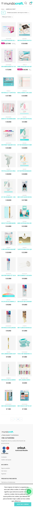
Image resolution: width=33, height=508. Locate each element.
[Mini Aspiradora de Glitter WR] (24, 212)
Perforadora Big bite (24, 66)
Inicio (2, 9)
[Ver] (7, 35)
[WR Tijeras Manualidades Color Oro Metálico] (24, 316)
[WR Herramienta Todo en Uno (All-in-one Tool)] (8, 55)
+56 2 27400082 (7, 438)
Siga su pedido (5, 468)
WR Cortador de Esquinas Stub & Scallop (24, 197)
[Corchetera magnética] (8, 238)
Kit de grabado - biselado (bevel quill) (8, 197)
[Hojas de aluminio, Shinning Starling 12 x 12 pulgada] (8, 290)
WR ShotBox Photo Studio (24, 40)
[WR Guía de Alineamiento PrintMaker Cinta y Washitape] (24, 290)
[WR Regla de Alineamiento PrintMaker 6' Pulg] (8, 316)
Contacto (4, 457)
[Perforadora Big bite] (24, 55)
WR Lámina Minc (24, 380)
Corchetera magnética (8, 249)
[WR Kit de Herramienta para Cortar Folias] (8, 212)
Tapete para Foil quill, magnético (24, 249)
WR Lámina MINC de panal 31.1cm (8, 354)
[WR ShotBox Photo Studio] (24, 29)
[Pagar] (9, 35)
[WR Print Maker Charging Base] (8, 134)
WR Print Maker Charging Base (8, 145)
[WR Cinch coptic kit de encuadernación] (24, 395)
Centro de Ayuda (6, 460)
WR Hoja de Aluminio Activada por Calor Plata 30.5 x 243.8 (8, 380)
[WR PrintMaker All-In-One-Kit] (8, 29)
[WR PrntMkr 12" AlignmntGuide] (8, 264)
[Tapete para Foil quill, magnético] (24, 238)
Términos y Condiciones (8, 482)
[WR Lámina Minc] (24, 369)
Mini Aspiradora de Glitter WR (24, 223)
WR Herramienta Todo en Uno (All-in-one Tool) (8, 66)
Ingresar (3, 474)
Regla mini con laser (24, 93)
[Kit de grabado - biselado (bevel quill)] (8, 186)
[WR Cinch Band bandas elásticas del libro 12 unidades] (8, 395)
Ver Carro (4, 471)
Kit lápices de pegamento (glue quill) (24, 119)
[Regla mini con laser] (24, 81)
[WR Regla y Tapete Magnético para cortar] (8, 81)
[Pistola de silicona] (8, 160)
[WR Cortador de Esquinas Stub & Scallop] (24, 186)
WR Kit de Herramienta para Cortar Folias (8, 223)
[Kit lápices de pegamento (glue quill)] (24, 108)
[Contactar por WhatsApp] (29, 491)
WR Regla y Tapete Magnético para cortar (8, 93)
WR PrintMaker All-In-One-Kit (8, 40)
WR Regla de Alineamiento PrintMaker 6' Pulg (8, 328)
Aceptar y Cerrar (23, 504)
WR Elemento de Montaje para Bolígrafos (24, 275)
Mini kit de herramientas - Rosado (8, 119)
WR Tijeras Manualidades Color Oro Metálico (24, 328)
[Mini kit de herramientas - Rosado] (8, 108)
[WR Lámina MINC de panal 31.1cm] (8, 343)
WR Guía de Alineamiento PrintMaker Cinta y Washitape (24, 301)
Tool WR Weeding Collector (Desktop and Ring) (24, 354)
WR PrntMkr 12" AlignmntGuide (8, 275)
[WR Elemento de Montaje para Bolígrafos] (24, 264)
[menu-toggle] (2, 3)
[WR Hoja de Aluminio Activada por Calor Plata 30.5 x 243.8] (8, 369)
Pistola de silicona (8, 171)
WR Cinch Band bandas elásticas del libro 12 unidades (8, 406)
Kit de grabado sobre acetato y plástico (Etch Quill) (24, 145)
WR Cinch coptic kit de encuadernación (24, 406)
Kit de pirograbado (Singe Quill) (24, 171)
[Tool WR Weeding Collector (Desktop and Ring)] (24, 343)
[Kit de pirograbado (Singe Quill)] (24, 160)
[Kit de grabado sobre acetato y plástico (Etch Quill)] (24, 134)
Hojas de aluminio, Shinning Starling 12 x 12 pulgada (8, 301)
